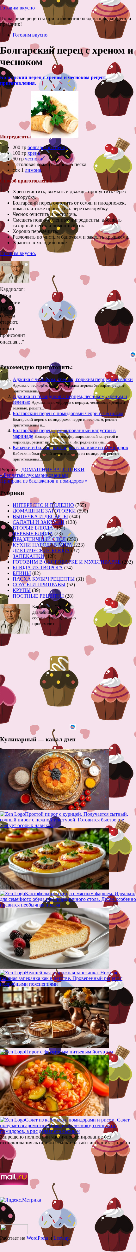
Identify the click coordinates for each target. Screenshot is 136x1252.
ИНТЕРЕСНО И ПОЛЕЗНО (43, 505)
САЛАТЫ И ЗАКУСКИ (39, 522)
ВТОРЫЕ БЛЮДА (33, 527)
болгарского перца (48, 147)
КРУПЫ (22, 590)
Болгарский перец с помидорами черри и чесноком (68, 413)
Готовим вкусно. (18, 253)
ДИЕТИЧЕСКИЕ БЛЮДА (41, 550)
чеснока (33, 158)
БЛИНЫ (22, 573)
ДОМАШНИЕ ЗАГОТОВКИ (52, 469)
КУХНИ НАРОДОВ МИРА (42, 545)
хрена (34, 153)
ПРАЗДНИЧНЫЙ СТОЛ (39, 539)
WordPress (37, 1238)
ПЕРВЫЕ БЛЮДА (33, 533)
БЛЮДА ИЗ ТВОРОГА (38, 567)
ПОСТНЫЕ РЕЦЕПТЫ (38, 596)
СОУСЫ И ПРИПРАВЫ (39, 584)
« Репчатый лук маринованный (34, 475)
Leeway (61, 1238)
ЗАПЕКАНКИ (28, 556)
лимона (33, 170)
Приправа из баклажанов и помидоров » (44, 481)
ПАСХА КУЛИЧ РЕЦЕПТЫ (44, 579)
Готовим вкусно (17, 7)
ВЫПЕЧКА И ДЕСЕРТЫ (40, 516)
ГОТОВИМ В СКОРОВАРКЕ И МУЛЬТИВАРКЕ (67, 562)
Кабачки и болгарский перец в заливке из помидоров (70, 447)
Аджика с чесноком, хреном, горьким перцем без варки (73, 379)
